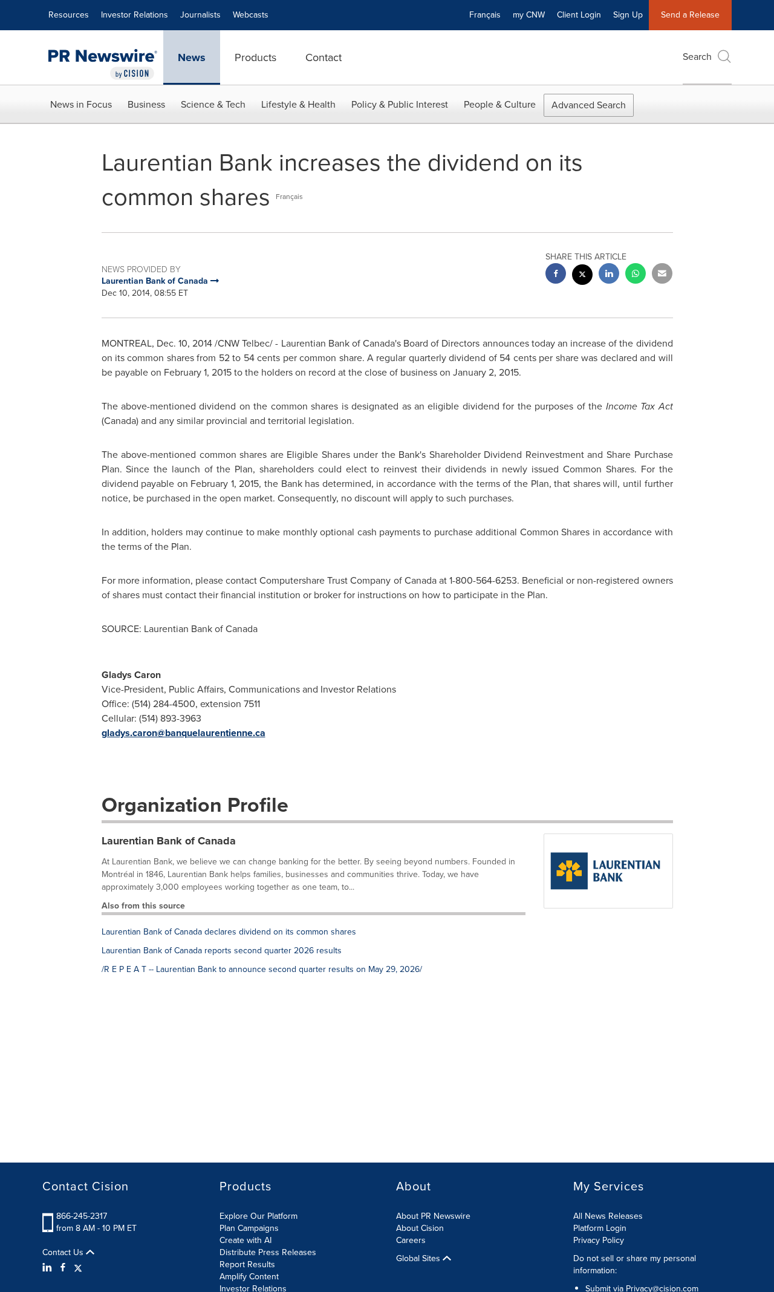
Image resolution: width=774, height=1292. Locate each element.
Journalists (200, 14)
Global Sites (419, 1259)
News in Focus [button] (81, 104)
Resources (68, 14)
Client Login (579, 14)
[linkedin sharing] (609, 275)
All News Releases (608, 1216)
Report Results (247, 1264)
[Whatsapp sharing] (635, 275)
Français (485, 14)
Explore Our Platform (259, 1216)
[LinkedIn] (48, 1268)
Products (255, 57)
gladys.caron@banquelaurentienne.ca (183, 733)
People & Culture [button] (500, 104)
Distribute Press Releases (268, 1252)
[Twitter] (78, 1268)
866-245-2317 (81, 1216)
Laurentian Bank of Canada (169, 841)
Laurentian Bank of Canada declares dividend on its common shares (229, 931)
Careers (411, 1240)
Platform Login (599, 1228)
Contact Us (64, 1253)
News (192, 57)
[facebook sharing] (555, 275)
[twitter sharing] (582, 276)
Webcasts (250, 14)
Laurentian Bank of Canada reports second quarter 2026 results (222, 950)
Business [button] (146, 104)
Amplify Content (249, 1276)
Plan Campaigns (249, 1228)
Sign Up (628, 14)
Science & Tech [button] (213, 104)
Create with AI (246, 1240)
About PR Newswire (433, 1216)
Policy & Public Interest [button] (399, 104)
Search (697, 57)
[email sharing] (662, 275)
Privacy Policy (598, 1240)
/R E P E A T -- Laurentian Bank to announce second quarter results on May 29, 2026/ (262, 969)
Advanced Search (588, 105)
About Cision (420, 1228)
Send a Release (690, 14)
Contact (323, 57)
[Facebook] (62, 1268)
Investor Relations (134, 14)
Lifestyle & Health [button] (298, 104)
